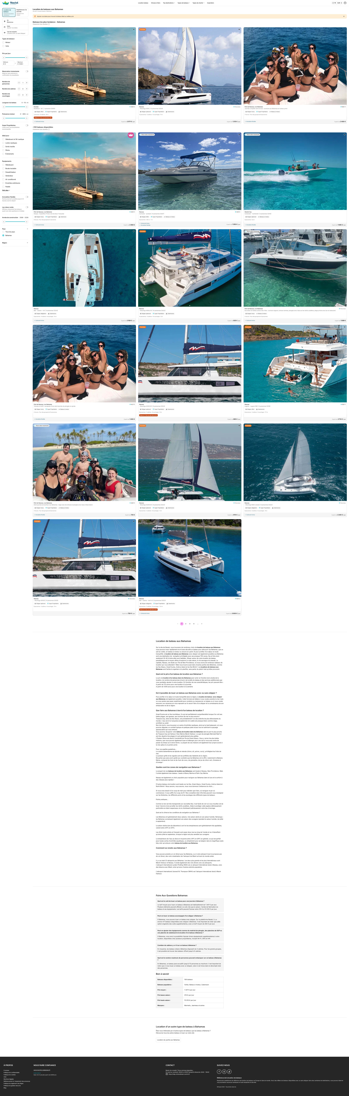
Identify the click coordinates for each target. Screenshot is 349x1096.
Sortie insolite (10, 146)
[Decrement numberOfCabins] (19, 88)
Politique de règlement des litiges (13, 1083)
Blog (5, 1088)
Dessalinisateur (10, 172)
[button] (84, 103)
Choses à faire (155, 3)
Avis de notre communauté (42, 1070)
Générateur (9, 176)
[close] (343, 16)
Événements (9, 154)
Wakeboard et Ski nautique (14, 139)
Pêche (7, 150)
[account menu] (345, 3)
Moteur (7, 42)
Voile (7, 46)
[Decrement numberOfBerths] (19, 95)
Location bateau (143, 3)
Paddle (7, 187)
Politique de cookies (10, 1074)
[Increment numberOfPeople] (26, 82)
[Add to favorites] (134, 29)
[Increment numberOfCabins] (26, 88)
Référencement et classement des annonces (17, 1081)
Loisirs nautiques (11, 143)
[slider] (3, 57)
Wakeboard (9, 165)
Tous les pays (10, 232)
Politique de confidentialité (11, 1072)
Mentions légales (9, 1079)
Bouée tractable (10, 168)
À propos (6, 1070)
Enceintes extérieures (12, 183)
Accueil (35, 11)
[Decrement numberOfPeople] (19, 82)
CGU (5, 1077)
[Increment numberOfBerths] (26, 95)
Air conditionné (10, 179)
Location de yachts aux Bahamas (168, 1040)
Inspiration (210, 3)
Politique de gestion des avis (12, 1085)
